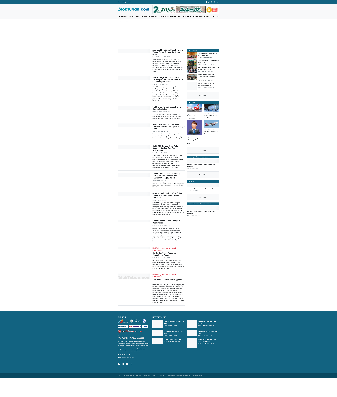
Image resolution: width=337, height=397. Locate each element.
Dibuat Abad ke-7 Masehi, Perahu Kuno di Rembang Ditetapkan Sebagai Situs (168, 126)
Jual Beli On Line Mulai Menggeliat (167, 279)
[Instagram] (131, 364)
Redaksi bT (154, 375)
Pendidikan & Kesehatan (168, 17)
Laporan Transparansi (197, 375)
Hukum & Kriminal (154, 17)
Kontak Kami (146, 375)
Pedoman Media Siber (129, 375)
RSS (120, 375)
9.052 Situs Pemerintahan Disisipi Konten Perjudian (166, 108)
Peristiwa (124, 17)
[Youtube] (127, 364)
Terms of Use (162, 375)
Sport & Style (181, 17)
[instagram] (214, 2)
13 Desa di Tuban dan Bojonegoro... (174, 339)
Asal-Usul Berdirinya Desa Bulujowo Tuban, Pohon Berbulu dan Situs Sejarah (167, 52)
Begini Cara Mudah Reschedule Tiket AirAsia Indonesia (202, 189)
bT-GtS (201, 17)
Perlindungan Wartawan (183, 375)
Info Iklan (138, 375)
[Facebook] (119, 364)
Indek (214, 17)
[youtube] (211, 2)
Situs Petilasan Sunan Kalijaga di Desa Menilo (166, 222)
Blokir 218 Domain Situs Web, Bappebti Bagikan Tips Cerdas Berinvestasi (165, 148)
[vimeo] (217, 2)
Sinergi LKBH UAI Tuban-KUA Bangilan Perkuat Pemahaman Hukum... (206, 77)
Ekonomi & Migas (134, 17)
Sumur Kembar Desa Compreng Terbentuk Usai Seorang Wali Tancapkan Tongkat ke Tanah (166, 176)
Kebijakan (144, 17)
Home (119, 21)
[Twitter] (123, 364)
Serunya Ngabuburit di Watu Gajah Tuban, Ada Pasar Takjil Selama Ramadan (167, 195)
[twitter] (209, 2)
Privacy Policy (171, 375)
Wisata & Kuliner (192, 17)
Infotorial (207, 17)
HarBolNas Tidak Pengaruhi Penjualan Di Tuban (164, 254)
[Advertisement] (168, 35)
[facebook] (206, 2)
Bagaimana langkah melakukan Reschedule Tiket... (193, 141)
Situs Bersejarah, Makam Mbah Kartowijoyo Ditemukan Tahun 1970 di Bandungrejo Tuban (167, 79)
